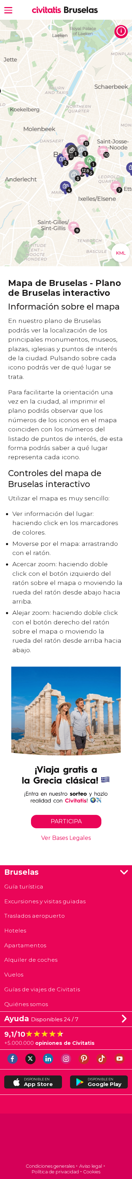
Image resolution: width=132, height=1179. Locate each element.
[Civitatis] (66, 1139)
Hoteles (15, 930)
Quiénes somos (26, 1004)
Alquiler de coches (30, 959)
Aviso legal (90, 1166)
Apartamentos (25, 945)
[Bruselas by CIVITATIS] (48, 10)
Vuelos (13, 974)
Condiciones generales (50, 1166)
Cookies (91, 1171)
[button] (8, 9)
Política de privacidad (55, 1171)
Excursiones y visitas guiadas (45, 901)
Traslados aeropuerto (34, 915)
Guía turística (23, 886)
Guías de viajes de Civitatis (42, 989)
